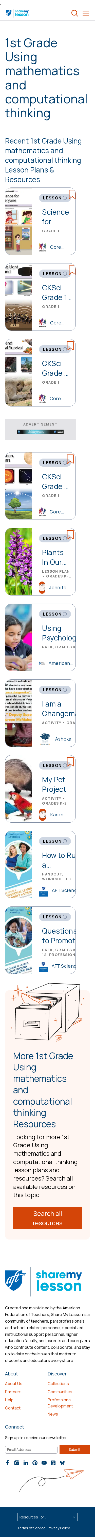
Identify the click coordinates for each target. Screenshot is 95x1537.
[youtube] (44, 1462)
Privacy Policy (59, 1528)
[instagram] (16, 1462)
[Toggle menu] (86, 13)
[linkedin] (25, 1462)
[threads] (53, 1462)
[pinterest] (34, 1462)
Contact (13, 1408)
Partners (13, 1391)
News (53, 1414)
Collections (58, 1383)
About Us (13, 1383)
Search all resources (48, 1218)
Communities (60, 1391)
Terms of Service (31, 1528)
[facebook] (7, 1462)
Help (9, 1400)
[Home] (17, 13)
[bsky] (62, 1462)
